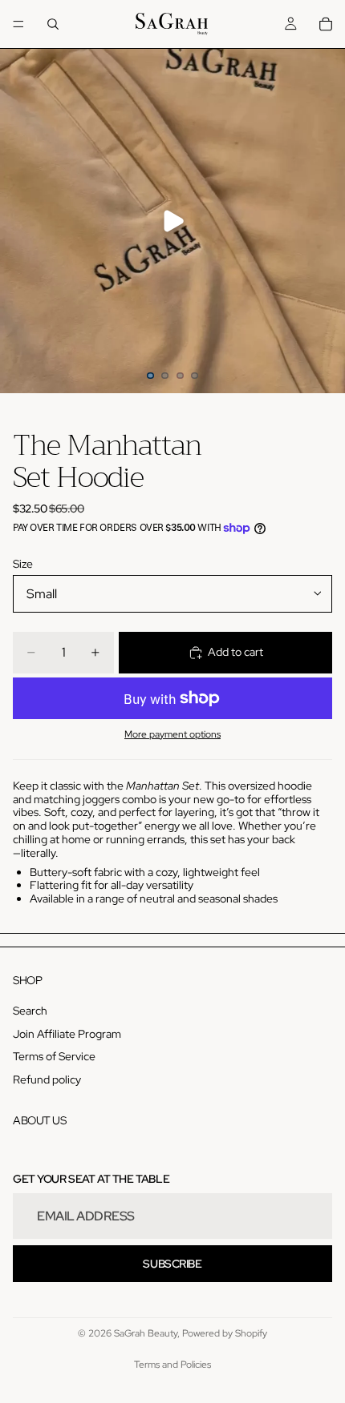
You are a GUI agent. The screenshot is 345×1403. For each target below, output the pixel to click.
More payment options (172, 734)
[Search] (53, 24)
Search (30, 1010)
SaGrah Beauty (145, 1333)
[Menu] (18, 24)
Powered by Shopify (224, 1333)
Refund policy (47, 1079)
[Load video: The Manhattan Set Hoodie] (172, 221)
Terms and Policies (172, 1364)
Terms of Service (54, 1056)
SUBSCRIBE (172, 1263)
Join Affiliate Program (67, 1033)
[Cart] (325, 24)
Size (23, 564)
